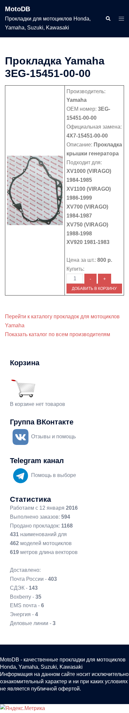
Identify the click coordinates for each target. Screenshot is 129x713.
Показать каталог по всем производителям (57, 334)
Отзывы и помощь (53, 436)
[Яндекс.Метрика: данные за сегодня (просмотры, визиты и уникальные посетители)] (22, 708)
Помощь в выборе (53, 475)
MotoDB (17, 9)
